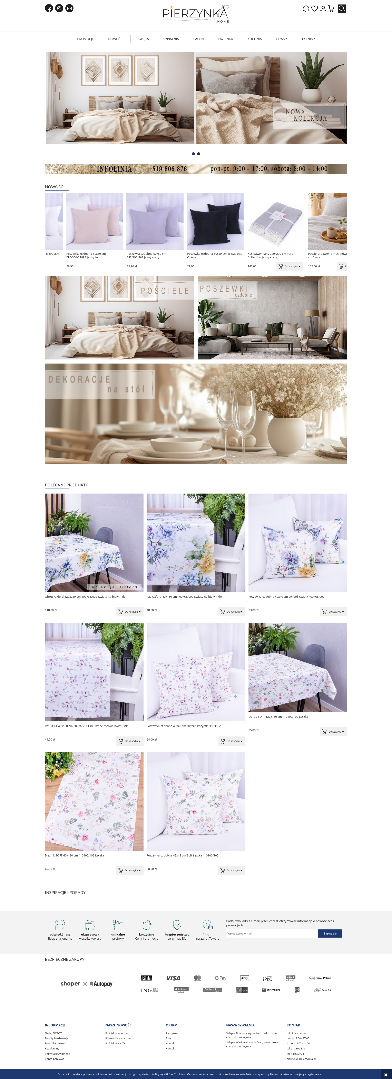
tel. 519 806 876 (296, 1048)
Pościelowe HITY (115, 1043)
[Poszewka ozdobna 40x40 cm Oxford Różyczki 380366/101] (196, 672)
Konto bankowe (54, 1059)
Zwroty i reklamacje (56, 1038)
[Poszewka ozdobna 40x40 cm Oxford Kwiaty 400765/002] (297, 543)
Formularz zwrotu (56, 1043)
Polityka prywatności (57, 1054)
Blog (168, 1038)
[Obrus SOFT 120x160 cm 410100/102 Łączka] (297, 667)
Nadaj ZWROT (53, 1033)
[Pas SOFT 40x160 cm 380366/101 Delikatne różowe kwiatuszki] (94, 672)
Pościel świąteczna (116, 1033)
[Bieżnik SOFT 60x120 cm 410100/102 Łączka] (94, 801)
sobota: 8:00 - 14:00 (298, 1043)
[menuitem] (85, 39)
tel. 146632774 (295, 1054)
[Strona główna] (196, 13)
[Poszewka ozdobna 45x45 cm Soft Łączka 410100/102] (196, 801)
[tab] (193, 153)
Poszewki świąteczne (117, 1038)
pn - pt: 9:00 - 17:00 (298, 1038)
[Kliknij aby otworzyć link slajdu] (196, 104)
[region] (196, 104)
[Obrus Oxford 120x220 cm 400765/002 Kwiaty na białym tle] (94, 543)
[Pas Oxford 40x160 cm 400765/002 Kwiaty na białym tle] (196, 543)
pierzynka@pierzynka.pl (301, 1059)
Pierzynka (172, 1033)
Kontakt (171, 1043)
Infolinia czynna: (296, 1033)
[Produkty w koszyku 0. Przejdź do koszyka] (333, 8)
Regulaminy (52, 1048)
